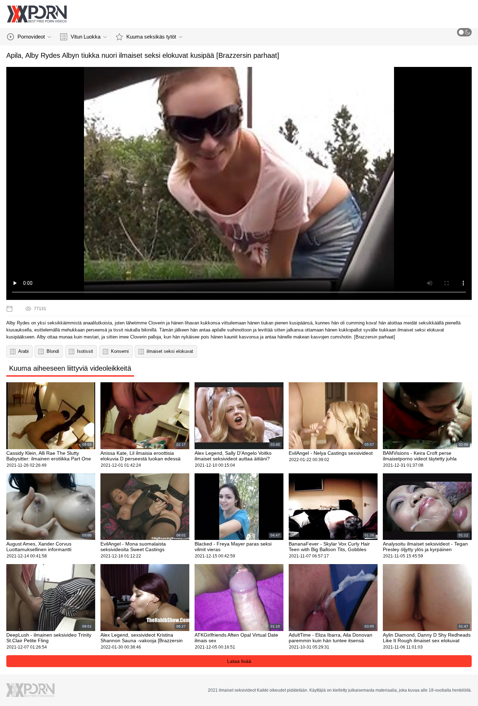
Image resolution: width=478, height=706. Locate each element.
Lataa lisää (239, 661)
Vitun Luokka (85, 37)
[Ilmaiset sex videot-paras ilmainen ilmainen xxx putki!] (36, 14)
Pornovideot (31, 37)
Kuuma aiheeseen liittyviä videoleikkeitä (70, 368)
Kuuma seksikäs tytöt (151, 37)
